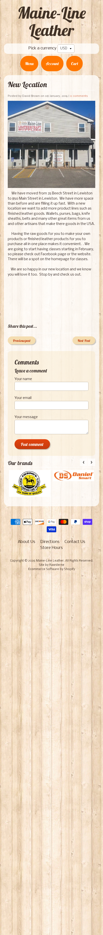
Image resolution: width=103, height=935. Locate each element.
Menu (29, 63)
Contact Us (74, 541)
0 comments (79, 96)
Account (52, 63)
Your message (26, 417)
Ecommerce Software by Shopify (51, 569)
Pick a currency (42, 48)
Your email (23, 398)
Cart (74, 63)
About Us (26, 541)
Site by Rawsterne (51, 565)
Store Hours (51, 547)
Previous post (21, 340)
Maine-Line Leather (52, 21)
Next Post (84, 340)
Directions (50, 541)
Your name (23, 379)
